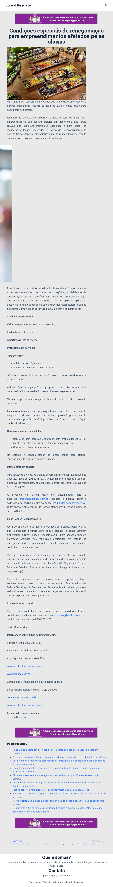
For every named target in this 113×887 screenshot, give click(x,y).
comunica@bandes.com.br (22, 697)
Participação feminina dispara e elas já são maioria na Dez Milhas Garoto (51, 789)
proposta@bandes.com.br (33, 498)
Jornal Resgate (18, 5)
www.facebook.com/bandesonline (26, 666)
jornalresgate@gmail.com (56, 875)
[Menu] (106, 5)
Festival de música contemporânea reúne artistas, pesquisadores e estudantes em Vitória (59, 757)
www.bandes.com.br (18, 673)
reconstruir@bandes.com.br (67, 615)
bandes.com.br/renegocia (71, 503)
